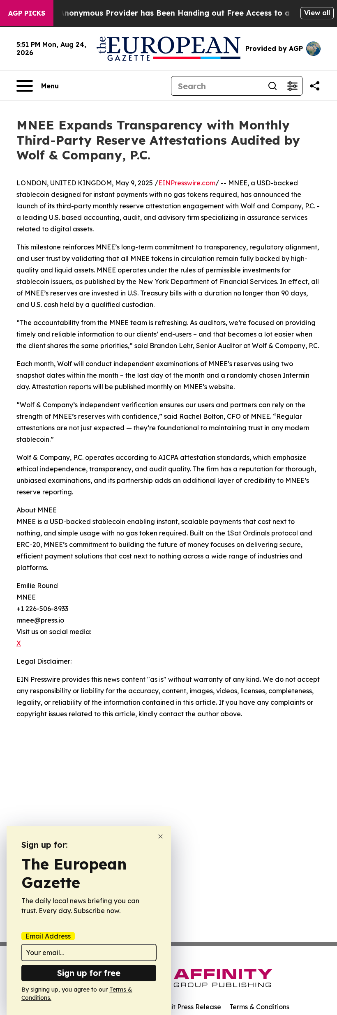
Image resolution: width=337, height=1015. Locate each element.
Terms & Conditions (259, 1007)
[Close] (160, 836)
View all (317, 13)
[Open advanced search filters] (292, 85)
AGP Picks (26, 13)
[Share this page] (315, 86)
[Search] (272, 85)
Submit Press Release (187, 1007)
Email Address (48, 936)
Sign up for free (88, 973)
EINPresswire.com (186, 183)
